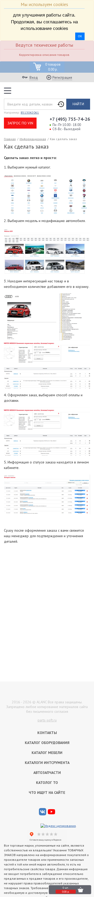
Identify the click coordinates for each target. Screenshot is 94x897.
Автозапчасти (47, 772)
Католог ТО (47, 782)
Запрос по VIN (20, 123)
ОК (80, 36)
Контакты (47, 732)
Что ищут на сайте (47, 792)
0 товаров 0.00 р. (53, 67)
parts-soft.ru (47, 720)
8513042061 (30, 112)
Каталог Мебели (47, 752)
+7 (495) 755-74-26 (70, 119)
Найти (78, 104)
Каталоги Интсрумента (47, 762)
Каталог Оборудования (47, 742)
